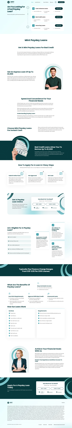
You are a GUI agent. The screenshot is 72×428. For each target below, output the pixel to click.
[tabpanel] (47, 10)
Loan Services (37, 2)
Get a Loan (59, 8)
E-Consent (40, 424)
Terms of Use (45, 424)
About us (51, 2)
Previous (28, 7)
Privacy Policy (50, 424)
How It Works (45, 2)
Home (32, 2)
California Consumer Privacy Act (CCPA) (59, 424)
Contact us (63, 402)
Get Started (61, 2)
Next (28, 27)
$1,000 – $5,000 (52, 204)
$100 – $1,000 (38, 204)
